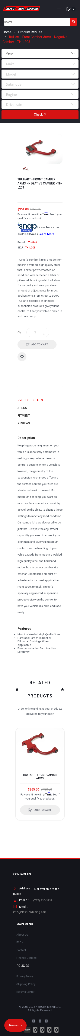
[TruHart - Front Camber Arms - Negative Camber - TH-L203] (25, 168)
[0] (68, 9)
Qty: (19, 332)
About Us (22, 934)
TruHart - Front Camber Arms (40, 776)
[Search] (73, 22)
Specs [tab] (22, 408)
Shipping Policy (25, 984)
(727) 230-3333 (42, 900)
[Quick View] (21, 749)
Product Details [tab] (30, 400)
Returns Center (25, 991)
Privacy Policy (24, 976)
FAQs (19, 942)
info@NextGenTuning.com (30, 912)
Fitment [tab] (23, 415)
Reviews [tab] (23, 423)
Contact (21, 950)
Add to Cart (39, 344)
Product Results (30, 32)
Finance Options (26, 957)
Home (7, 32)
